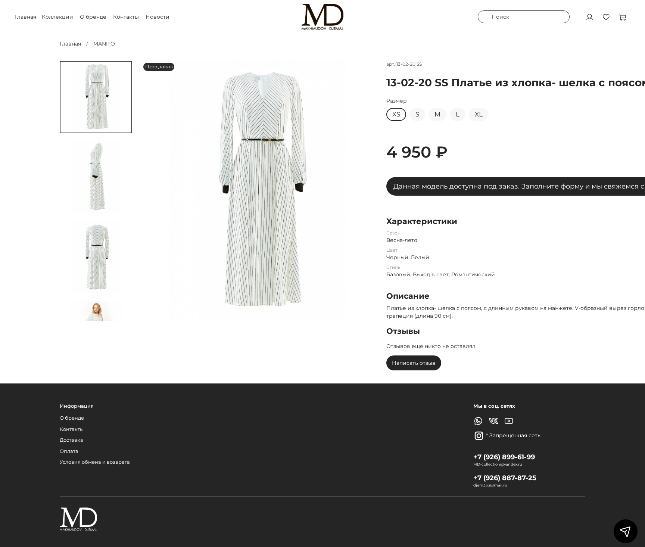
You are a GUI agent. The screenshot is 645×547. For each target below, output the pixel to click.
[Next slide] (96, 312)
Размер (396, 101)
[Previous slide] (154, 191)
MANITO (104, 43)
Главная (70, 43)
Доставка (71, 440)
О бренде (93, 16)
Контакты (126, 16)
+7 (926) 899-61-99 (504, 457)
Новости (157, 16)
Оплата (69, 451)
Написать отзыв (414, 363)
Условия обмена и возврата (95, 462)
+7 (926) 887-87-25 (504, 477)
